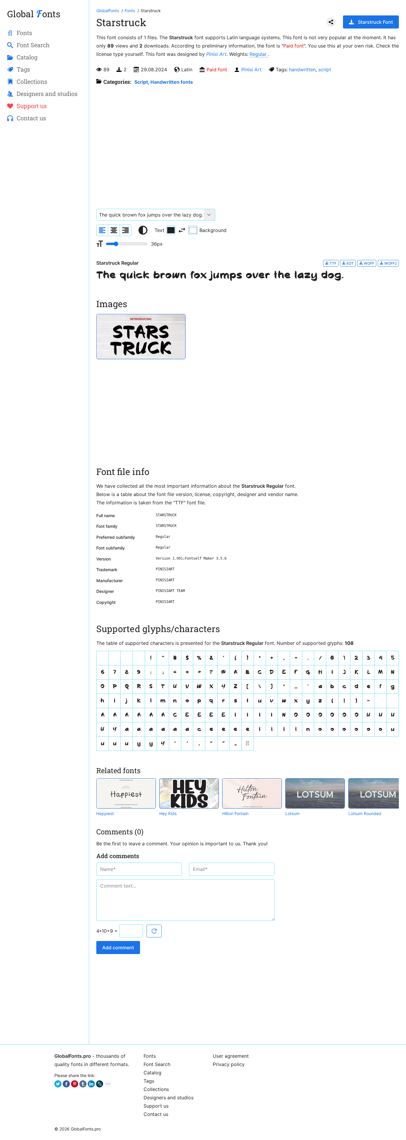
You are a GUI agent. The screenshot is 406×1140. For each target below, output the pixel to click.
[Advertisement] (44, 223)
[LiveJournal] (99, 1083)
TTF (332, 263)
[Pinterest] (74, 1083)
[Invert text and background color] (181, 230)
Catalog (152, 1073)
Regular (259, 54)
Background (212, 230)
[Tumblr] (82, 1083)
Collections (156, 1089)
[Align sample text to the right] (125, 230)
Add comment (118, 947)
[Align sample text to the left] (102, 230)
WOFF (368, 263)
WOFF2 (390, 263)
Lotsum (292, 813)
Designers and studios (168, 1097)
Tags (149, 1081)
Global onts (33, 14)
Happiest (105, 813)
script (324, 69)
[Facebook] (66, 1083)
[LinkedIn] (91, 1083)
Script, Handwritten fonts (163, 82)
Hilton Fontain (235, 813)
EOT (350, 263)
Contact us (156, 1114)
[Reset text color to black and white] (143, 230)
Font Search (157, 1064)
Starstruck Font (375, 22)
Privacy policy (229, 1064)
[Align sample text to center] (114, 230)
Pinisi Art (216, 54)
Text (159, 230)
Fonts (150, 1056)
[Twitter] (58, 1083)
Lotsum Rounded (364, 813)
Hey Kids (168, 813)
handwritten (302, 69)
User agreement (231, 1056)
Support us (156, 1106)
